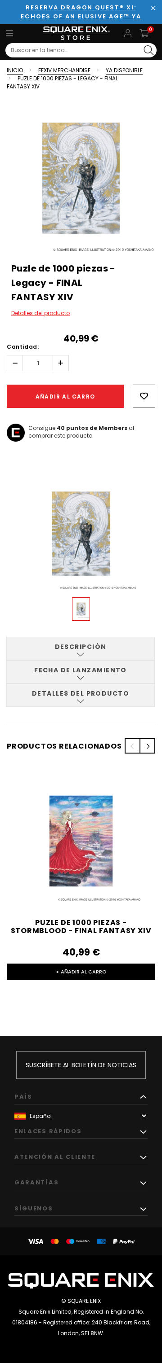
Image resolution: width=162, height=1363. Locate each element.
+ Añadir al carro (81, 971)
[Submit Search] (149, 50)
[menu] (9, 33)
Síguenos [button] (33, 1208)
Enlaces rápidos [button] (47, 1131)
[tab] (80, 648)
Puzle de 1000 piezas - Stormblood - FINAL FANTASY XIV (81, 926)
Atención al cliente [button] (54, 1157)
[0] (144, 33)
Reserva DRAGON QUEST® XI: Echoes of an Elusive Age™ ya (81, 12)
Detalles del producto (40, 313)
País (23, 1096)
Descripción (81, 646)
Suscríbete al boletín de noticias (81, 1065)
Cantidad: (23, 347)
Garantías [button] (36, 1182)
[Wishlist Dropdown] (144, 396)
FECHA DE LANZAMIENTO (80, 670)
